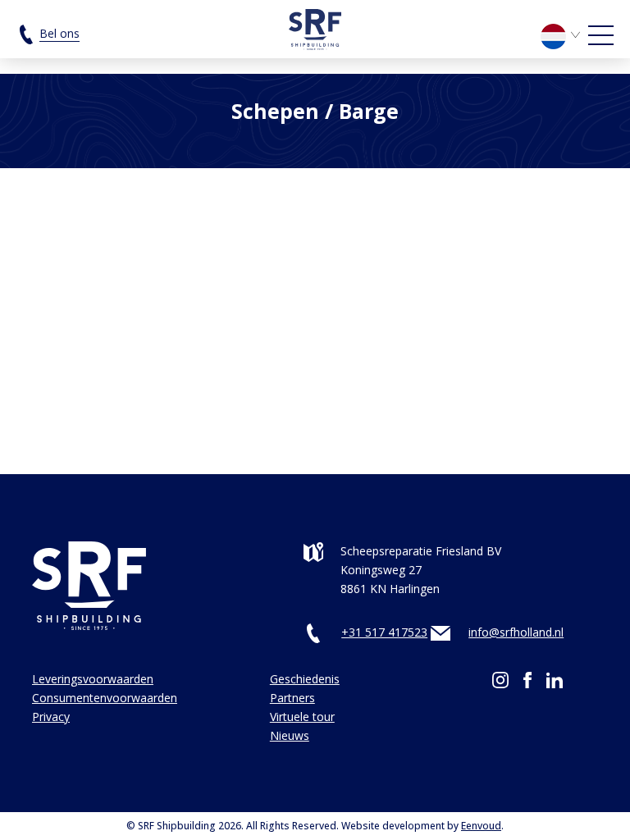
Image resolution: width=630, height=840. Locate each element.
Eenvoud (481, 826)
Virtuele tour (302, 716)
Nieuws (289, 735)
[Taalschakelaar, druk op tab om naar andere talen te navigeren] (563, 35)
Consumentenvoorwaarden (104, 697)
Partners (292, 697)
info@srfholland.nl (516, 632)
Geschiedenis (305, 679)
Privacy (51, 716)
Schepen (275, 111)
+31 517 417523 (384, 632)
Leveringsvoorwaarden (92, 679)
